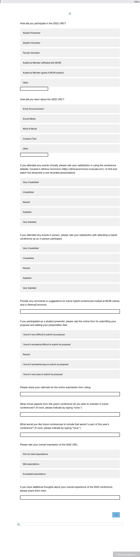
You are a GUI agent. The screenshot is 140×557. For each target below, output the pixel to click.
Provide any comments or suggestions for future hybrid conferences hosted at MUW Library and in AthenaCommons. (70, 302)
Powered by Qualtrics (125, 554)
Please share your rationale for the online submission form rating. (55, 387)
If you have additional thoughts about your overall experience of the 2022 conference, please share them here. (66, 488)
